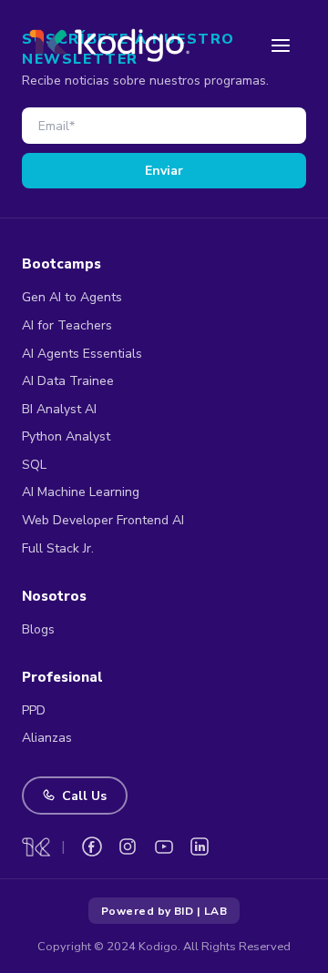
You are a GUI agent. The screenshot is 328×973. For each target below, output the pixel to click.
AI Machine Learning (80, 492)
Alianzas (47, 737)
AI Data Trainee (68, 381)
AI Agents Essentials (82, 353)
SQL (34, 464)
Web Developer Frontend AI (103, 520)
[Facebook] (92, 846)
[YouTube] (164, 846)
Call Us (84, 796)
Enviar (164, 170)
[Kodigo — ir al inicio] (109, 45)
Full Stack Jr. (58, 548)
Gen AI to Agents (72, 297)
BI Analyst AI (59, 409)
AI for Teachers (67, 325)
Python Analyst (66, 436)
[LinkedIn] (200, 846)
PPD (34, 710)
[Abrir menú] (280, 45)
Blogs (38, 629)
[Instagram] (128, 846)
